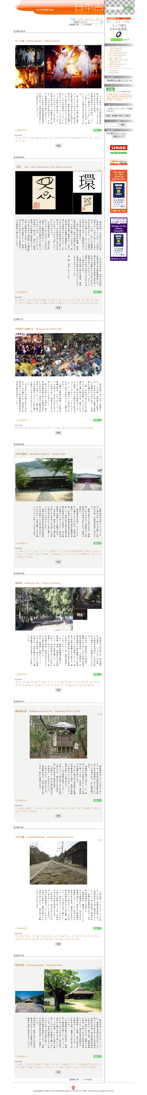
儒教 (60, 303)
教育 (30, 1064)
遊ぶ (111, 57)
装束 (63, 138)
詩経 (52, 300)
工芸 (111, 50)
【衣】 (87, 300)
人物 (111, 48)
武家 (28, 682)
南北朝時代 (29, 685)
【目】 (96, 300)
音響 (20, 551)
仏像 (37, 554)
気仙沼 (115, 94)
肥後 (20, 936)
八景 (120, 94)
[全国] (95, 303)
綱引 (59, 428)
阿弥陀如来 (57, 554)
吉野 (72, 808)
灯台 (127, 98)
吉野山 (63, 808)
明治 (60, 1067)
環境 (52, 303)
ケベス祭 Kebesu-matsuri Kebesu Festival (37, 41)
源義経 (86, 808)
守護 (62, 682)
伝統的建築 (83, 1064)
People (116, 48)
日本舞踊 (118, 100)
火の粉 (55, 138)
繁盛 (62, 936)
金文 (20, 303)
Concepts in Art (117, 55)
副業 (127, 94)
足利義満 (114, 96)
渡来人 (111, 100)
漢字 (37, 303)
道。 (69, 936)
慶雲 (110, 94)
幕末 (26, 939)
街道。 (29, 936)
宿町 (37, 936)
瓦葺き (38, 1067)
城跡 (69, 682)
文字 (87, 303)
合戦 (35, 682)
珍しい (21, 554)
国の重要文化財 (76, 551)
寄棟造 (46, 554)
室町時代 (84, 554)
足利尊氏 (52, 551)
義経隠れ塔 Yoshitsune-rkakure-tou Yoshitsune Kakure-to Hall (47, 711)
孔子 (68, 303)
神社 (95, 808)
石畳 (33, 939)
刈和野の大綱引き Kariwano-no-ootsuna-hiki (39, 329)
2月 (52, 428)
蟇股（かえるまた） (93, 551)
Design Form (118, 64)
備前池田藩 (123, 96)
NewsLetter (113, 70)
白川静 (29, 300)
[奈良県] (33, 811)
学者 (93, 1064)
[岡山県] (93, 1067)
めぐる (29, 138)
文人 (53, 1067)
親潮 (114, 98)
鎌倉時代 (72, 685)
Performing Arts (117, 53)
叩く (28, 551)
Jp (98, 44)
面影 (68, 939)
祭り (86, 138)
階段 (20, 557)
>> (96, 25)
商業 (77, 936)
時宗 (75, 554)
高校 (47, 1064)
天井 (67, 554)
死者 (20, 300)
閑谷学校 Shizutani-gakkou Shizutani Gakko (39, 965)
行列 (85, 936)
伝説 (17, 811)
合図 (80, 428)
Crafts (116, 50)
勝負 (26, 428)
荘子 (60, 300)
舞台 (83, 682)
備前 (22, 1067)
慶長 (47, 939)
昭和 (60, 939)
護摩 (37, 138)
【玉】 (78, 300)
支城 (81, 685)
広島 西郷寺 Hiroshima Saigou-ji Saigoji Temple (40, 454)
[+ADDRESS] (21, 130)
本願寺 (109, 98)
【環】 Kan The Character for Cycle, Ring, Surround (43, 167)
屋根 (24, 811)
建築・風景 (113, 59)
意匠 (93, 554)
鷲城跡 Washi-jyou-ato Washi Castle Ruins (37, 583)
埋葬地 (29, 303)
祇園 (39, 685)
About (73, 19)
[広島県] (29, 557)
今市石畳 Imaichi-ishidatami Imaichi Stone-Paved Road (44, 837)
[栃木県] (90, 685)
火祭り (46, 138)
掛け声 (34, 428)
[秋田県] (90, 428)
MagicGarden (114, 72)
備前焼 (38, 1064)
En (100, 44)
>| (101, 25)
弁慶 (55, 808)
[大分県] (22, 141)
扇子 (20, 138)
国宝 (76, 1067)
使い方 (99, 19)
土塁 (91, 682)
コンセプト (90, 19)
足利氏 (44, 682)
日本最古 (65, 1064)
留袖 (130, 96)
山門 (43, 551)
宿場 (45, 936)
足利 (30, 554)
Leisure (116, 57)
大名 (92, 936)
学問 (83, 1067)
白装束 (72, 138)
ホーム (80, 19)
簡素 (48, 808)
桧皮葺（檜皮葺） (26, 808)
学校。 (21, 1064)
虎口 (20, 682)
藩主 (68, 1067)
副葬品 (44, 300)
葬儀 (45, 303)
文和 (35, 551)
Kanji (116, 66)
